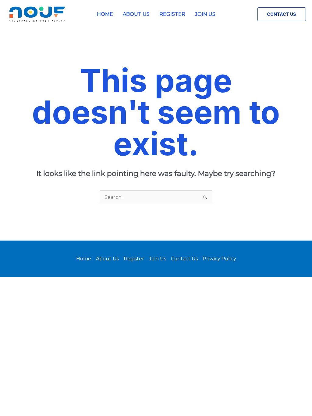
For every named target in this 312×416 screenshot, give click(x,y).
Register (172, 14)
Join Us (205, 14)
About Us (136, 14)
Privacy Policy (219, 259)
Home (105, 14)
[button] (281, 14)
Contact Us (184, 259)
